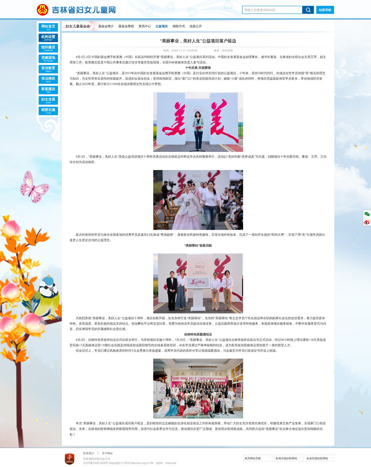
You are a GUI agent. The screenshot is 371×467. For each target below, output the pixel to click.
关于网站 (107, 453)
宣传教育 (48, 68)
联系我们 (88, 453)
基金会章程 (126, 26)
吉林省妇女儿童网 (81, 9)
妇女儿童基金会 (78, 26)
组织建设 (48, 47)
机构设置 (48, 37)
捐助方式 (179, 26)
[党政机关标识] (69, 459)
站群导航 (325, 10)
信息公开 (196, 26)
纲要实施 (48, 110)
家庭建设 (48, 89)
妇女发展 (48, 100)
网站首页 (48, 27)
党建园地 (48, 58)
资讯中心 (145, 26)
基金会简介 (106, 26)
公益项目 (162, 26)
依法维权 (48, 79)
